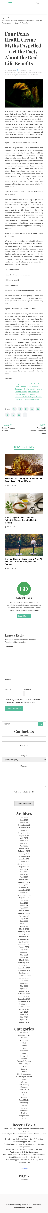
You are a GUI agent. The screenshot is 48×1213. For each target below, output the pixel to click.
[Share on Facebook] (14, 409)
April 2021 (24, 957)
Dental (24, 1046)
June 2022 (24, 921)
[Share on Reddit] (7, 414)
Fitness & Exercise (24, 1061)
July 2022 (24, 919)
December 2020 (24, 968)
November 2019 (24, 1002)
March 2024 (24, 880)
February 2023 (24, 913)
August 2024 (24, 867)
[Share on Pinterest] (38, 409)
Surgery (24, 1108)
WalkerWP (29, 1207)
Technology (24, 1110)
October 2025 (24, 830)
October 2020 (24, 973)
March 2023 (24, 911)
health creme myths (11, 75)
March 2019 (24, 1022)
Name (8, 680)
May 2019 (24, 1017)
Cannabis (24, 1040)
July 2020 (24, 981)
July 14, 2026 (11, 568)
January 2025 (24, 854)
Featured (24, 1056)
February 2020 (24, 994)
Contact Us (24, 1168)
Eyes (24, 1053)
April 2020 (24, 989)
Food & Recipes (24, 1064)
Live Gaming (24, 1084)
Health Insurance (24, 1074)
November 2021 (24, 939)
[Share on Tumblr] (13, 414)
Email (8, 690)
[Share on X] (20, 409)
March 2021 (24, 960)
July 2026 (24, 817)
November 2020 (24, 970)
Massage (24, 1087)
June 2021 (24, 952)
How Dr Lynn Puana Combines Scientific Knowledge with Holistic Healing (21, 520)
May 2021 (24, 955)
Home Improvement (24, 1077)
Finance (24, 1059)
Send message (24, 803)
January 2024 (24, 885)
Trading (24, 1113)
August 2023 (24, 898)
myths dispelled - (24, 75)
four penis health (31, 73)
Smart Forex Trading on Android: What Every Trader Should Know (23, 479)
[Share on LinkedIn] (26, 409)
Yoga (24, 1118)
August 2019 (24, 1009)
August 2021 (24, 947)
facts (23, 73)
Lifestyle (24, 1082)
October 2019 (24, 1004)
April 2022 (24, 926)
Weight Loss (24, 1116)
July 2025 (24, 838)
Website (27, 690)
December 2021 (24, 937)
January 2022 (24, 934)
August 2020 (24, 978)
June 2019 (24, 1015)
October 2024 (24, 861)
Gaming (24, 1069)
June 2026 (24, 820)
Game (24, 1066)
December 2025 (24, 825)
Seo (24, 1095)
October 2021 (24, 942)
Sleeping (24, 1097)
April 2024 (24, 877)
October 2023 (24, 893)
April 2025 (24, 846)
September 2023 (24, 895)
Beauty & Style (24, 1035)
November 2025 (24, 828)
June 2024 (24, 872)
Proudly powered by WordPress (18, 1205)
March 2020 (24, 991)
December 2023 (24, 887)
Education (24, 1051)
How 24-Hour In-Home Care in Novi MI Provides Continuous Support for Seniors (23, 561)
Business (24, 1038)
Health (40, 73)
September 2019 (24, 1007)
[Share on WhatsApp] (32, 409)
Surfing (24, 1105)
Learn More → (24, 616)
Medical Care (24, 1090)
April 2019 (24, 1020)
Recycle (24, 1092)
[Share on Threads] (19, 414)
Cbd (24, 1043)
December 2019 (24, 999)
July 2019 (24, 1012)
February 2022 (24, 931)
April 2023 (24, 908)
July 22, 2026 (11, 527)
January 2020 (24, 996)
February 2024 (24, 882)
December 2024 (24, 856)
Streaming (24, 1103)
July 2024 (24, 869)
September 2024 (24, 864)
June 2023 (24, 903)
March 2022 (24, 929)
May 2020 (24, 986)
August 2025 (24, 835)
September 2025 (24, 833)
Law (24, 1079)
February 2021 (24, 963)
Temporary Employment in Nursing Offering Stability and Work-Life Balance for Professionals (28, 391)
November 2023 (24, 890)
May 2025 (24, 843)
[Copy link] (25, 414)
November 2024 (24, 859)
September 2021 (24, 944)
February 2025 (24, 851)
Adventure (24, 1033)
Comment (9, 646)
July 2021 (24, 950)
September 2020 (24, 976)
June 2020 (24, 983)
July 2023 (24, 900)
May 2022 (24, 924)
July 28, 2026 (11, 485)
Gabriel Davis (11, 70)
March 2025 (24, 848)
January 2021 (24, 965)
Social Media (24, 1100)
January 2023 (24, 916)
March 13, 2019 (27, 70)
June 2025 (24, 841)
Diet (24, 1048)
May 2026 (24, 822)
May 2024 (24, 874)
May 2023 (24, 906)
